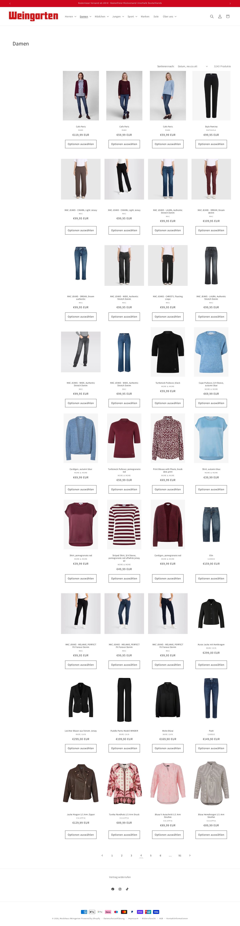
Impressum (133, 918)
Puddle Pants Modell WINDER (124, 731)
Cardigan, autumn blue (81, 469)
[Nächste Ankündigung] (230, 3)
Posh (211, 731)
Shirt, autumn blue (211, 469)
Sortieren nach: (165, 66)
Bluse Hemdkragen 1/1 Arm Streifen (211, 815)
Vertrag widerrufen (120, 877)
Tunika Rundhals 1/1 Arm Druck (124, 814)
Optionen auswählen (81, 144)
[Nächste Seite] (190, 855)
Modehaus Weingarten (70, 918)
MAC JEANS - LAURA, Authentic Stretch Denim (168, 211)
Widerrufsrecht (149, 918)
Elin (211, 555)
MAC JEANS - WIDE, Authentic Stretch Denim (124, 298)
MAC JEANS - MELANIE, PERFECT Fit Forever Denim (80, 646)
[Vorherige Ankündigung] (10, 3)
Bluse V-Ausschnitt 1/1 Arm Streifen (168, 815)
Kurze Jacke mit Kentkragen (211, 644)
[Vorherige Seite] (102, 855)
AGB (161, 918)
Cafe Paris (81, 126)
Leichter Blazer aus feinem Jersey (81, 731)
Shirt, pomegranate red (81, 555)
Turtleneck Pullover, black (167, 382)
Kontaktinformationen (177, 918)
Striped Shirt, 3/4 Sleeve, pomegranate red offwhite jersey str (124, 558)
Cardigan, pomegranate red (167, 555)
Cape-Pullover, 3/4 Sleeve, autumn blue (211, 384)
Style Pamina (211, 126)
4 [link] (141, 855)
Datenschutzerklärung (114, 918)
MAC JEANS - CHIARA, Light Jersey (81, 210)
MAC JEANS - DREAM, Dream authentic (80, 298)
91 (180, 855)
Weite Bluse (167, 731)
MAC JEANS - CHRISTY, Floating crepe (168, 298)
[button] (70, 16)
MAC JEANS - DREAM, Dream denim (211, 211)
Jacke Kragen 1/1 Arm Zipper (81, 814)
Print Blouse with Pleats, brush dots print (168, 470)
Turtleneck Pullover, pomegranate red (124, 470)
